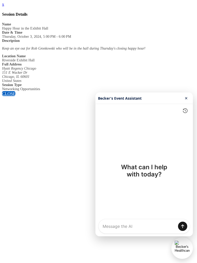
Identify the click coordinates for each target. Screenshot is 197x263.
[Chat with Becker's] (182, 248)
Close (8, 93)
